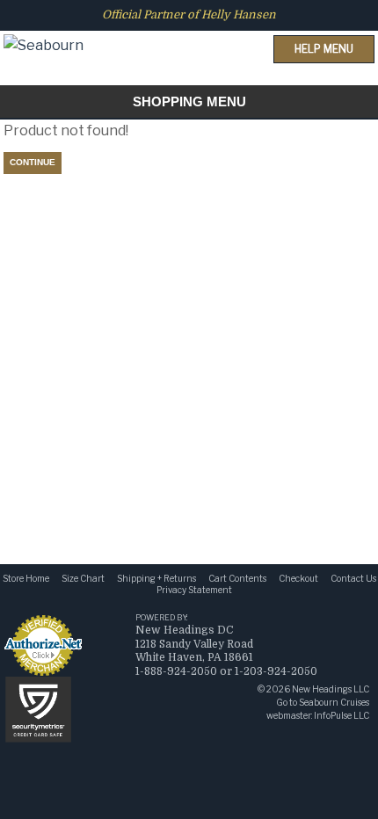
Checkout (298, 578)
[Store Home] (44, 29)
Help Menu (323, 48)
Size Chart (83, 578)
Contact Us (353, 578)
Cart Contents (237, 578)
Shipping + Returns (156, 578)
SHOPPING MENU (189, 101)
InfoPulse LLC (341, 715)
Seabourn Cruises (334, 702)
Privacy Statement (194, 589)
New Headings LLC (330, 689)
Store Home (26, 578)
